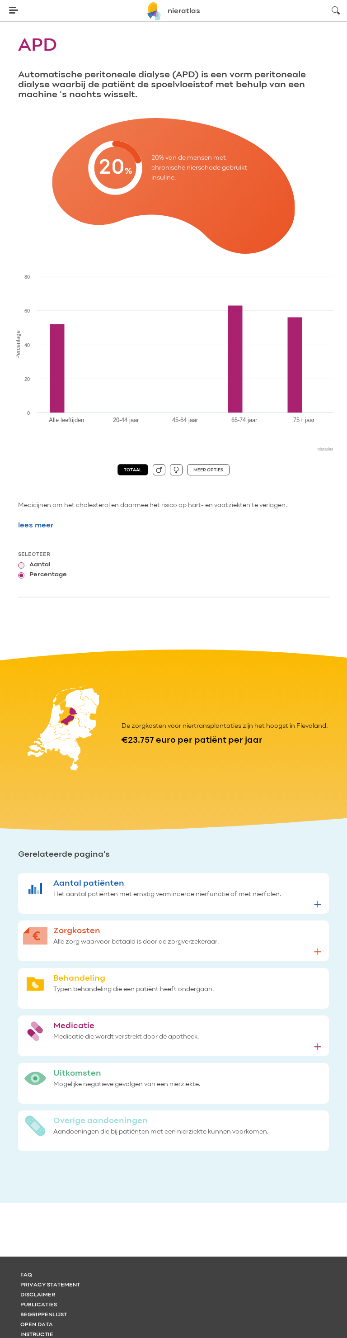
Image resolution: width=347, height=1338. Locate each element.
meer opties (208, 470)
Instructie (36, 1335)
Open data (36, 1325)
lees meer (35, 525)
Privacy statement (50, 1285)
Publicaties (38, 1305)
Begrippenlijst (43, 1315)
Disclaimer (37, 1295)
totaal (133, 470)
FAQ (26, 1275)
